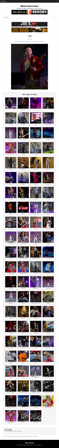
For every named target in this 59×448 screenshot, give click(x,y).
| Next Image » (41, 41)
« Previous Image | (19, 41)
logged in (12, 431)
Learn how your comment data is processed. (28, 436)
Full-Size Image (26, 41)
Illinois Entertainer (29, 6)
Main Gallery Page (34, 41)
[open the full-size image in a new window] (29, 89)
